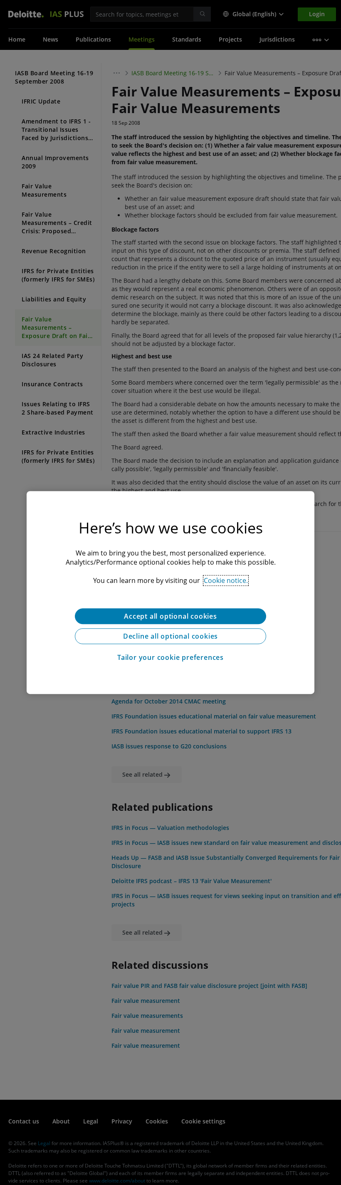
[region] (170, 592)
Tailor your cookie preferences (170, 657)
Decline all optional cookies (170, 636)
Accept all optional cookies (170, 616)
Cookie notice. (226, 580)
